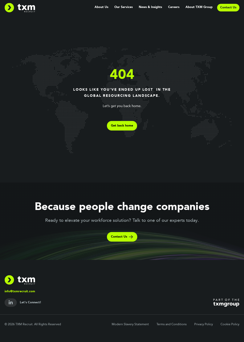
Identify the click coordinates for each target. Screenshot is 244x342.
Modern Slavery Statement (130, 324)
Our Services (123, 7)
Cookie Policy (230, 324)
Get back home (122, 125)
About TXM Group (199, 7)
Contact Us (119, 236)
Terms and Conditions (172, 324)
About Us (101, 7)
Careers (173, 7)
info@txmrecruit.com (20, 291)
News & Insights (150, 7)
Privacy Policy (203, 324)
